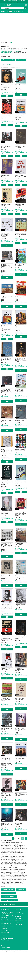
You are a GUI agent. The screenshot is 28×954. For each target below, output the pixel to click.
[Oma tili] (23, 4)
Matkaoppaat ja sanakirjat (9, 900)
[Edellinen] (22, 838)
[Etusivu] (8, 4)
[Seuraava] (26, 838)
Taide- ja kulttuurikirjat (8, 893)
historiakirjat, (14, 49)
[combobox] (14, 8)
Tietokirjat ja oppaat (8, 59)
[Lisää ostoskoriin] (7, 96)
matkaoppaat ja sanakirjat (7, 52)
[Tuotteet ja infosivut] (2, 4)
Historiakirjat (21, 59)
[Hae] (25, 8)
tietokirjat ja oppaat (5, 49)
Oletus (17, 67)
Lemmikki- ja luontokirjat (9, 896)
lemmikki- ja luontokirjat (13, 51)
